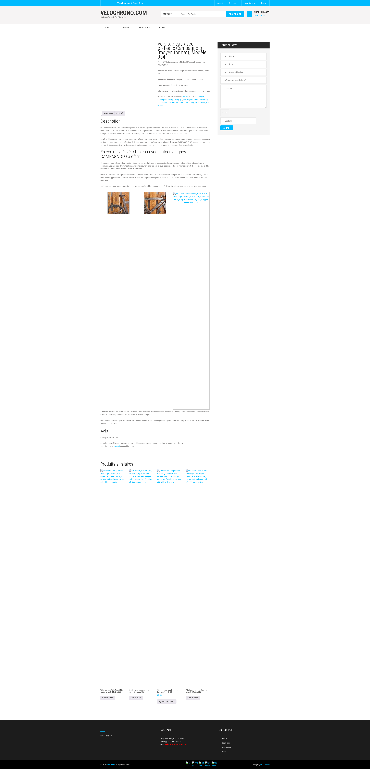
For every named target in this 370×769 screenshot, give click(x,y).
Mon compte (250, 3)
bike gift (201, 97)
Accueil (220, 3)
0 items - (259, 15)
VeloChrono (110, 765)
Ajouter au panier (167, 701)
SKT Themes (265, 765)
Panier (264, 3)
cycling (170, 100)
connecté (116, 446)
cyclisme (186, 100)
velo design (190, 102)
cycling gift (178, 100)
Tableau (185, 97)
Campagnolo (162, 100)
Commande (233, 3)
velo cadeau (180, 102)
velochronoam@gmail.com (130, 3)
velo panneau (200, 102)
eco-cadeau (194, 100)
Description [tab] (108, 113)
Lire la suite (107, 698)
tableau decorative (168, 102)
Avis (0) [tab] (119, 113)
